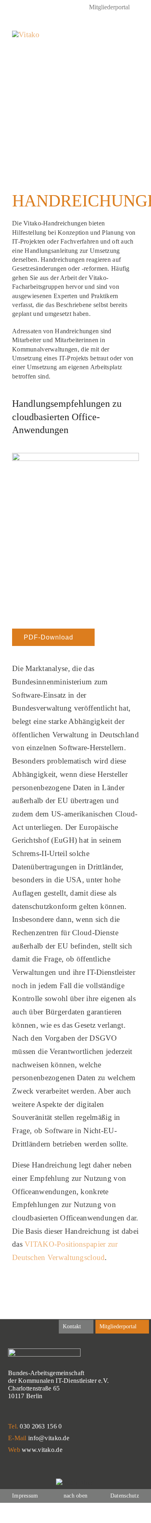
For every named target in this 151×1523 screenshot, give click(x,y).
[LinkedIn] (15, 8)
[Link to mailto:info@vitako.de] (117, 36)
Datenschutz (124, 1496)
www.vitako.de (42, 1449)
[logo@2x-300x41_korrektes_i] (26, 34)
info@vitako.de (48, 1438)
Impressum (25, 1496)
